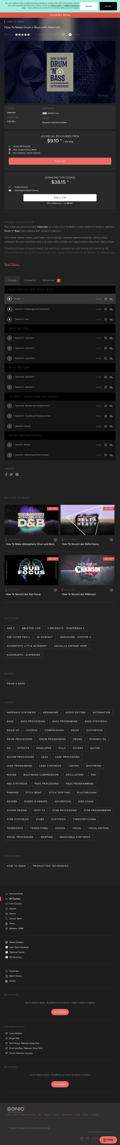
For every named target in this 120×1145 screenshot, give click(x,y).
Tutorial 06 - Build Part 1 (24, 377)
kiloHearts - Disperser (23, 654)
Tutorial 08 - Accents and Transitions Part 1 (32, 406)
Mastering (93, 765)
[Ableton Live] (44, 113)
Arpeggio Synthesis (21, 712)
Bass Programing (65, 721)
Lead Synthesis (50, 765)
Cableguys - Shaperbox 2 (66, 628)
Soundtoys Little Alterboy (27, 646)
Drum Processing (19, 739)
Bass (10, 721)
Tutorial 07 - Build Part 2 (25, 387)
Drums (77, 739)
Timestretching (84, 819)
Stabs (40, 819)
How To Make (16, 866)
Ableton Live (31, 628)
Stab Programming (97, 810)
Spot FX (39, 810)
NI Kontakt (45, 637)
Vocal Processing (20, 837)
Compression (54, 730)
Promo (17, 299)
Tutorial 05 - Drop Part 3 (25, 358)
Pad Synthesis (17, 783)
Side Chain (86, 801)
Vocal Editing (99, 828)
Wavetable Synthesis (75, 837)
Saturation (63, 801)
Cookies (94, 1114)
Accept (108, 6)
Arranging (50, 712)
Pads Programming (80, 783)
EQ (9, 748)
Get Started (60, 1012)
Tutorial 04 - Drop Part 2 (25, 348)
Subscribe (60, 161)
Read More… (12, 264)
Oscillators (75, 774)
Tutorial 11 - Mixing (22, 445)
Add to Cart (60, 197)
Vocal (76, 828)
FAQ (40, 1114)
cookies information (71, 6)
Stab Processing (64, 810)
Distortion (94, 730)
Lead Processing (67, 757)
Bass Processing (33, 721)
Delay (75, 730)
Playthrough (87, 792)
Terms (77, 1114)
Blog (9, 1114)
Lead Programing (19, 765)
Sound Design (17, 810)
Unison (60, 828)
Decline (88, 6)
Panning (13, 792)
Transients (15, 828)
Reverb (12, 801)
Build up (13, 730)
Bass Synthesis (96, 721)
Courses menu (60, 14)
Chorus (31, 730)
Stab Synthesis (18, 819)
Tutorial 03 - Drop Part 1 (24, 338)
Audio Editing (76, 712)
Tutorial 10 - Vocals (22, 426)
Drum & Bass (16, 683)
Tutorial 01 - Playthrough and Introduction (32, 309)
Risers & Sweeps (35, 801)
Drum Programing (53, 739)
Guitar (95, 748)
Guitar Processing (20, 757)
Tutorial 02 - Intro (22, 319)
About (16, 1114)
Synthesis (58, 819)
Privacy (85, 1114)
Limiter (74, 765)
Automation (101, 712)
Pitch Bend (34, 792)
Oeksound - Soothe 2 (75, 637)
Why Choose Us (28, 1114)
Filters (78, 748)
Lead (44, 757)
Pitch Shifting (59, 792)
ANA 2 (11, 628)
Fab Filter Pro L (18, 637)
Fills (62, 748)
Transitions (39, 828)
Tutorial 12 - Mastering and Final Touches (31, 455)
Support (47, 1114)
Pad (93, 774)
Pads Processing (47, 783)
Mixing (11, 774)
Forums (56, 1114)
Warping (47, 837)
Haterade (11, 112)
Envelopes (44, 748)
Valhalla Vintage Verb (70, 646)
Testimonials (67, 1114)
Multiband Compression (41, 774)
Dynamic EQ (98, 739)
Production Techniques (50, 866)
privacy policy (56, 6)
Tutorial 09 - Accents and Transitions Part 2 (33, 416)
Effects (23, 748)
